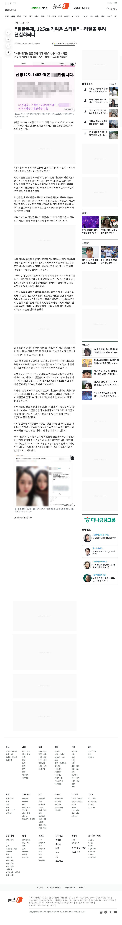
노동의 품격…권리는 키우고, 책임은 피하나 (104, 579)
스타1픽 (91, 846)
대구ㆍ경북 (75, 778)
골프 (40, 857)
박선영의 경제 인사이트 (101, 535)
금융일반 (25, 799)
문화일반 (9, 852)
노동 (23, 763)
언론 (7, 855)
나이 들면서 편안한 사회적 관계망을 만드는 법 (104, 566)
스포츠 (85, 243)
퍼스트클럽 (92, 857)
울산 (73, 784)
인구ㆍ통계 (42, 760)
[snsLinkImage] (101, 912)
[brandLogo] (61, 6)
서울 (73, 754)
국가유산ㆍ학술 (11, 849)
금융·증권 (26, 794)
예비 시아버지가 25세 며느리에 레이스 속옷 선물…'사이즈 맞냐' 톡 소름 (106, 363)
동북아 (57, 751)
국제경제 (58, 769)
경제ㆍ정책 (42, 751)
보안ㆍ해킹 (75, 810)
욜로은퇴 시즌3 (98, 548)
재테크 (24, 816)
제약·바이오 (92, 802)
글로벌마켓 (75, 843)
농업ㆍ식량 (42, 766)
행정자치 (74, 751)
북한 (7, 794)
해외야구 (42, 843)
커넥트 (109, 3)
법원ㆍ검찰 (26, 754)
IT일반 (73, 807)
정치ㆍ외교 (10, 799)
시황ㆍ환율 (26, 813)
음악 (23, 849)
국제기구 (58, 775)
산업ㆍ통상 (42, 757)
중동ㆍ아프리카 (60, 763)
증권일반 (25, 810)
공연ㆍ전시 (10, 840)
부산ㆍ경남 (75, 781)
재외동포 (91, 757)
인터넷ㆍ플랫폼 (76, 799)
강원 (73, 763)
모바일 (73, 804)
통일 (89, 754)
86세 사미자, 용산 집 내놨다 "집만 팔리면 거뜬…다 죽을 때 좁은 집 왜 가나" (106, 352)
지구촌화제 (59, 781)
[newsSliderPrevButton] (110, 84)
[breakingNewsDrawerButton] (11, 3)
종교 (7, 846)
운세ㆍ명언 (10, 863)
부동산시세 (59, 807)
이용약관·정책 (70, 887)
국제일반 (58, 784)
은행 (23, 804)
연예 (84, 213)
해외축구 (42, 849)
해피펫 (44, 8)
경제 (40, 747)
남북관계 (9, 813)
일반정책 (58, 802)
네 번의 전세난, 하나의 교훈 (104, 538)
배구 (40, 852)
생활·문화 (10, 836)
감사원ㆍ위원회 (11, 757)
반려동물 (9, 869)
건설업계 (58, 810)
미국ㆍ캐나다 (59, 754)
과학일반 (74, 816)
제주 (73, 787)
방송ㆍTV (25, 843)
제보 (115, 3)
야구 (40, 840)
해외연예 (25, 852)
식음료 (41, 822)
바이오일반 (92, 807)
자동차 (41, 807)
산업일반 (42, 799)
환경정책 (42, 769)
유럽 (56, 760)
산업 (40, 794)
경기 (73, 757)
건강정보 (9, 857)
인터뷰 (24, 855)
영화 (23, 846)
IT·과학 (74, 794)
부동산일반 (59, 799)
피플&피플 (59, 778)
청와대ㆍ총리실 (11, 751)
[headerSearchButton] (15, 3)
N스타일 (25, 857)
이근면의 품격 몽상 (99, 575)
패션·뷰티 (42, 819)
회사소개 (40, 887)
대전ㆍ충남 (75, 769)
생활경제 (42, 816)
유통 (40, 813)
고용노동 (42, 763)
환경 (23, 766)
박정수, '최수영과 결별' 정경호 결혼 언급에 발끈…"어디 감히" (98, 91)
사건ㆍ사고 (26, 751)
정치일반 (9, 760)
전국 (73, 747)
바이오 (90, 794)
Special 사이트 (94, 836)
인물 (23, 772)
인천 (73, 760)
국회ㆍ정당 (10, 754)
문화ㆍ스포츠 (10, 810)
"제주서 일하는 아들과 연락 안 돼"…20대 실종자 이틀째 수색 (98, 124)
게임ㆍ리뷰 (75, 813)
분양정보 (58, 804)
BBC (73, 840)
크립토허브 (35, 8)
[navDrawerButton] (7, 3)
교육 (23, 757)
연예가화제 (26, 840)
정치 (7, 747)
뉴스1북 (91, 855)
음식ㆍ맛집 (10, 875)
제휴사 (74, 836)
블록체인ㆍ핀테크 (28, 819)
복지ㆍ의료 (92, 799)
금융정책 (25, 802)
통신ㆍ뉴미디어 (76, 802)
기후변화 (58, 772)
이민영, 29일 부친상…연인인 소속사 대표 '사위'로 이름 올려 (106, 385)
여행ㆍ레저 (10, 860)
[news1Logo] (15, 900)
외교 (90, 747)
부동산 (57, 794)
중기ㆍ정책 (42, 810)
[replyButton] (8, 39)
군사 (7, 802)
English (77, 8)
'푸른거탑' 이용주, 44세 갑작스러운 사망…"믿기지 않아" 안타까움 (105, 374)
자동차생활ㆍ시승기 (13, 872)
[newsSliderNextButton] (116, 84)
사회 (16, 23)
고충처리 (82, 887)
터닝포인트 (92, 852)
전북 (73, 772)
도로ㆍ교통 (10, 866)
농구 (40, 855)
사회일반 (25, 778)
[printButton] (8, 52)
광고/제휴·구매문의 (54, 887)
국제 (57, 747)
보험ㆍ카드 (26, 807)
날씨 (23, 769)
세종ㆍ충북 (75, 766)
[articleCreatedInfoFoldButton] (39, 44)
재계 (40, 802)
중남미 (57, 766)
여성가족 (25, 775)
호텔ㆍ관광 (42, 825)
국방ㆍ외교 (92, 751)
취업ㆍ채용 (42, 828)
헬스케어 (91, 804)
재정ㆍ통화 (42, 754)
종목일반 (42, 860)
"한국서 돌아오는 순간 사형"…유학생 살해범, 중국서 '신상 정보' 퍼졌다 (106, 396)
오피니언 (86, 529)
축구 (40, 846)
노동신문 (85, 8)
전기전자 (42, 804)
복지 (23, 760)
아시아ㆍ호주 (59, 757)
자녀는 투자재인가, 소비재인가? (104, 552)
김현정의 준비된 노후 (100, 562)
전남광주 (74, 775)
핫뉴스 (85, 345)
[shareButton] (8, 32)
